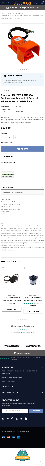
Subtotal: (4, 142)
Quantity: (4, 133)
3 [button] (22, 69)
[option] (22, 7)
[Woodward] (11, 346)
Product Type (5, 109)
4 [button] (24, 69)
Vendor (3, 112)
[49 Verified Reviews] (22, 465)
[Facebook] (3, 418)
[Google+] (22, 418)
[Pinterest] (12, 418)
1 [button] (18, 69)
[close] (40, 76)
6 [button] (26, 319)
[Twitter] (8, 418)
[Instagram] (17, 418)
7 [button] (28, 319)
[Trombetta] (33, 346)
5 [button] (26, 69)
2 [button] (20, 69)
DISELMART (5, 91)
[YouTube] (26, 418)
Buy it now (8, 156)
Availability (5, 107)
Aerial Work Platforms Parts (16, 13)
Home (3, 13)
